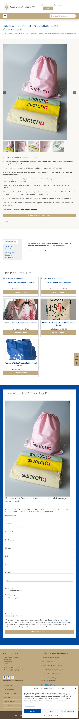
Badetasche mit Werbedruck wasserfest (21, 323)
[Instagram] (8, 677)
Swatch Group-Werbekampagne (58, 283)
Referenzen (8, 705)
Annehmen (32, 711)
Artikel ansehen (21, 292)
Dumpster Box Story (49, 678)
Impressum (54, 715)
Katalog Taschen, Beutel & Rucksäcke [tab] (11, 255)
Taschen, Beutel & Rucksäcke (27, 33)
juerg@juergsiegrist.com (44, 511)
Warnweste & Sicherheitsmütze (52, 666)
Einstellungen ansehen (68, 711)
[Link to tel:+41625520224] (76, 355)
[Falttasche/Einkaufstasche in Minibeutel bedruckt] (20, 340)
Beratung (9, 588)
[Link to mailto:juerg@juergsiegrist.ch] (76, 359)
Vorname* (9, 532)
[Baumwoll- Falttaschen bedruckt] (13, 278)
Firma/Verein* (10, 516)
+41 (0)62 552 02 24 (14, 668)
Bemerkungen (11, 595)
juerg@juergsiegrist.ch (31, 627)
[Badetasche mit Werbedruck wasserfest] (20, 300)
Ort (6, 564)
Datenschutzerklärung (61, 622)
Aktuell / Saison (9, 701)
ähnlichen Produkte (29, 210)
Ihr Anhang (9, 613)
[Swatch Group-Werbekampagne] (52, 278)
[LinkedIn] (12, 677)
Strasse (8, 548)
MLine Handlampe (48, 662)
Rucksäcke (40, 33)
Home (5, 33)
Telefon (8, 580)
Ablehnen (50, 711)
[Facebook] (4, 677)
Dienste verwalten (30, 706)
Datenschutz (46, 715)
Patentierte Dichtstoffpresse (51, 674)
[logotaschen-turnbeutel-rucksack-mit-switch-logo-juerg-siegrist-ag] (39, 92)
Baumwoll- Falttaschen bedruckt (21, 283)
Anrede (8, 524)
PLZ (6, 556)
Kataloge (7, 697)
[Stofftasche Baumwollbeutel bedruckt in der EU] (58, 300)
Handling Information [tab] (9, 247)
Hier (29, 250)
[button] (75, 688)
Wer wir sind (8, 685)
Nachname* (9, 540)
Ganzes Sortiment (13, 33)
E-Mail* (8, 572)
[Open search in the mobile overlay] (62, 16)
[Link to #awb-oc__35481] (5, 16)
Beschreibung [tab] (10, 242)
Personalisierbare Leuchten (51, 658)
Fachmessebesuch (10, 689)
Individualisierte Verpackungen (52, 670)
